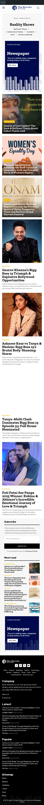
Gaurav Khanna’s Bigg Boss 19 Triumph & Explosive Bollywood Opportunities (19, 275)
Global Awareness (10, 603)
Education (7, 161)
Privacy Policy (31, 551)
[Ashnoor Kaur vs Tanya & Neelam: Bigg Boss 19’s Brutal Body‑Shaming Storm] (22, 314)
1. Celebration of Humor (14, 32)
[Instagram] (20, 665)
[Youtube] (28, 665)
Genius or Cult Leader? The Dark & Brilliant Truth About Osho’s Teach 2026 (14, 569)
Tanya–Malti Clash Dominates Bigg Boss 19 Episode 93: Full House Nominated (20, 424)
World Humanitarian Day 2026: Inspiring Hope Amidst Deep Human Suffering (15, 609)
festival (7, 200)
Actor (12, 35)
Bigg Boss (6, 266)
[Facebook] (16, 665)
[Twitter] (24, 665)
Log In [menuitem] (3, 2)
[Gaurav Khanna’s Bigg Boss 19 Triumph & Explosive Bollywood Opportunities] (22, 241)
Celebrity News (9, 121)
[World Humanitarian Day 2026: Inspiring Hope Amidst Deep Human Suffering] (34, 607)
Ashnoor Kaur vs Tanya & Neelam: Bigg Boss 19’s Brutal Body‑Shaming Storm (22, 348)
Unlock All (22, 546)
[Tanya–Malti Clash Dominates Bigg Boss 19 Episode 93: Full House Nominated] (22, 390)
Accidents (30, 32)
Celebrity (6, 489)
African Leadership (25, 35)
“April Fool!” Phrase (20, 29)
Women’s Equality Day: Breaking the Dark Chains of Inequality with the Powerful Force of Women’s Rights (15, 582)
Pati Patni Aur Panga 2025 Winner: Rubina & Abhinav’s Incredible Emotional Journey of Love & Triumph (20, 499)
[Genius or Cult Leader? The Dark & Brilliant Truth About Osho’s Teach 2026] (22, 114)
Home (16, 18)
